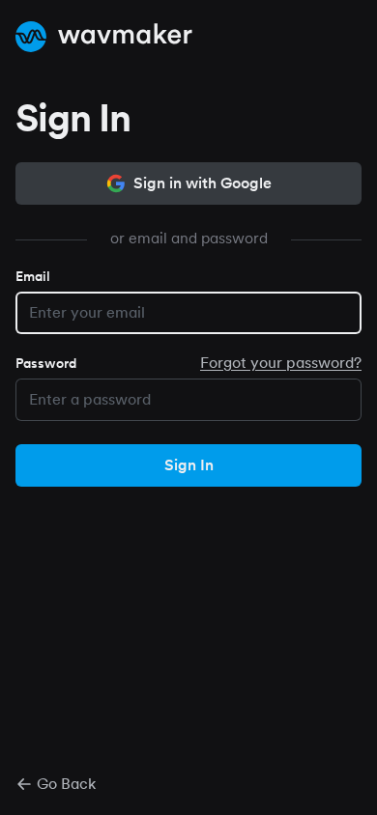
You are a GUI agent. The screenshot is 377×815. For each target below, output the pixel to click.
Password (45, 363)
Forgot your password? (281, 362)
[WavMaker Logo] (103, 36)
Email (32, 276)
